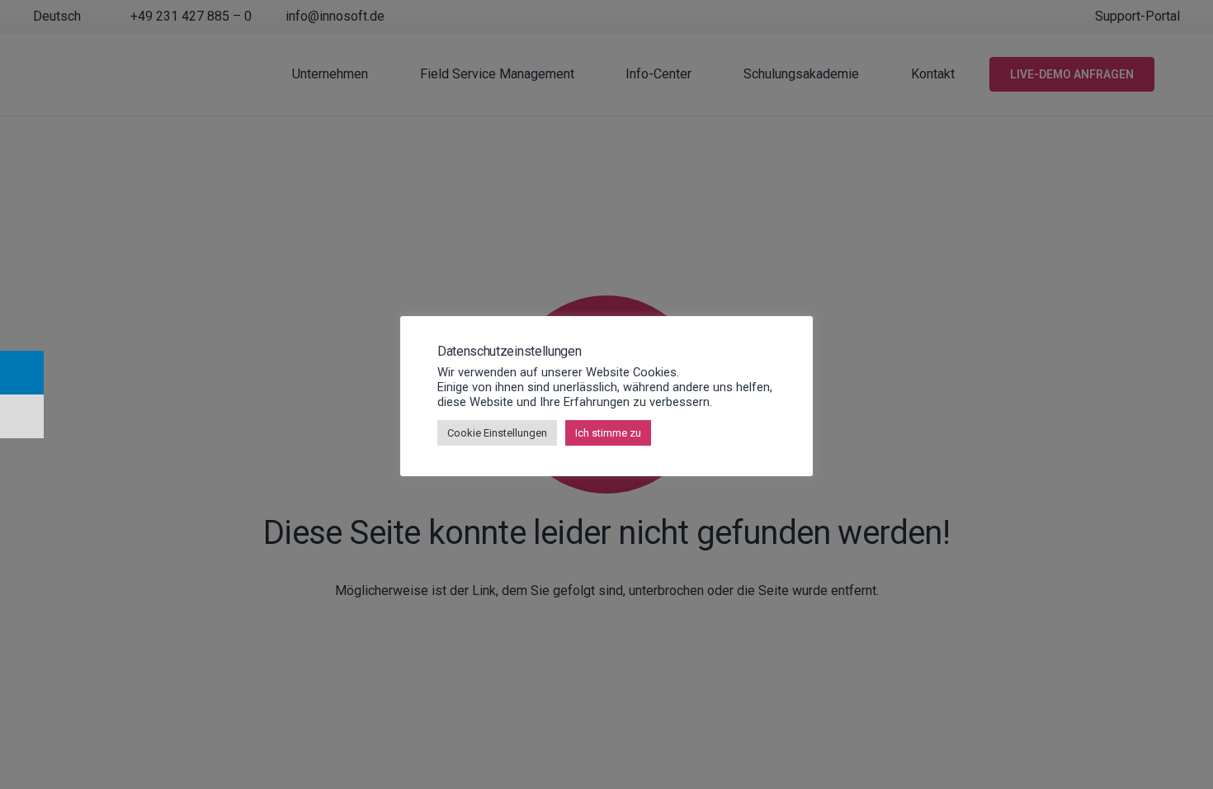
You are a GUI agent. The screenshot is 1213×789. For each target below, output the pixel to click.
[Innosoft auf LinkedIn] (22, 372)
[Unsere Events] (22, 416)
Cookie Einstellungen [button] (497, 433)
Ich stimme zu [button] (608, 433)
